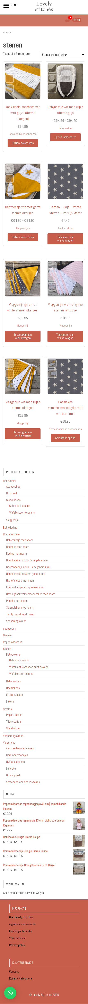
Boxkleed (11, 493)
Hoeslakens (13, 688)
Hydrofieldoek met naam (20, 580)
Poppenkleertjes (12, 642)
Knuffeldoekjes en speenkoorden (25, 587)
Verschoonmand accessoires (65, 429)
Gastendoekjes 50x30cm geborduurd (28, 567)
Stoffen (7, 709)
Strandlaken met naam (19, 607)
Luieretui (11, 768)
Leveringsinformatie (21, 931)
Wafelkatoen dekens (21, 674)
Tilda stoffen (13, 721)
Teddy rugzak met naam (20, 614)
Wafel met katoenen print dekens (29, 667)
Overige (7, 635)
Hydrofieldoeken (15, 762)
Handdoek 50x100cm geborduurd (25, 574)
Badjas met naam (16, 553)
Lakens (10, 701)
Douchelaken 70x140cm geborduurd (27, 560)
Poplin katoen (65, 228)
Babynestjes (65, 128)
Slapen (7, 649)
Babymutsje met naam (19, 540)
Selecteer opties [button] (65, 438)
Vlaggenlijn (23, 325)
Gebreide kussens (19, 506)
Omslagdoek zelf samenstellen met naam (30, 594)
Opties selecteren (23, 143)
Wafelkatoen (13, 728)
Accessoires (13, 486)
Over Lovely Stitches (21, 917)
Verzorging (9, 742)
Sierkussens (13, 500)
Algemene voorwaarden (23, 924)
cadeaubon (9, 628)
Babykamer (9, 481)
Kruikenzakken (15, 695)
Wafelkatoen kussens (22, 512)
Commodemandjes (17, 755)
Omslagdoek (13, 775)
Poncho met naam (17, 601)
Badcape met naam (17, 547)
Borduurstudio (11, 534)
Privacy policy (17, 945)
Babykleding (10, 527)
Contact (14, 971)
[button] (10, 993)
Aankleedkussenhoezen (23, 134)
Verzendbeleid (17, 938)
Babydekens (13, 654)
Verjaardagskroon (16, 621)
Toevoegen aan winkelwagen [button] (65, 239)
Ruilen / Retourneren (21, 978)
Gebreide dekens (19, 660)
